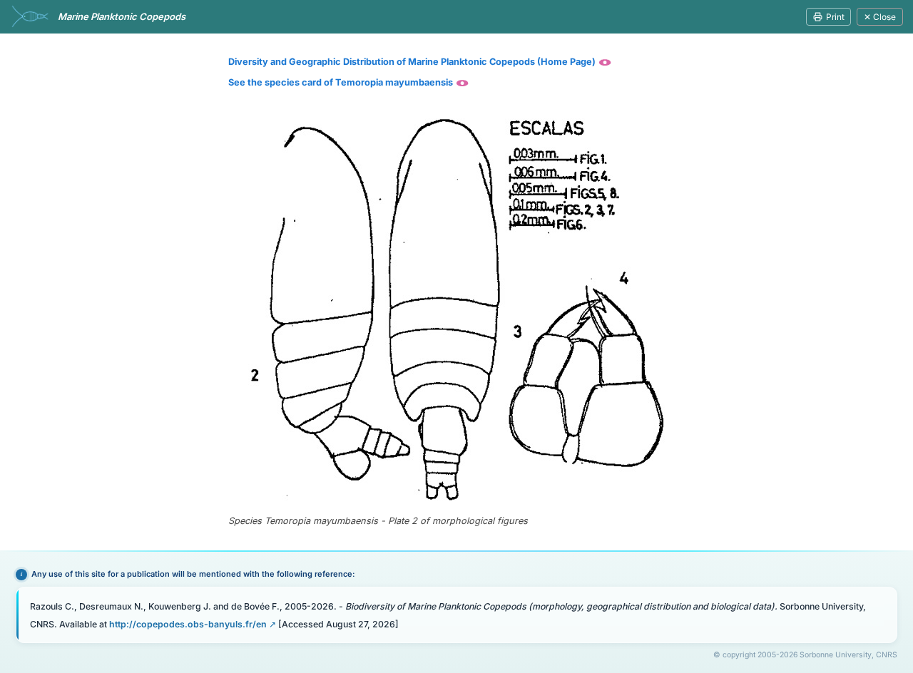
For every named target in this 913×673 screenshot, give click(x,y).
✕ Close (880, 16)
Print (835, 16)
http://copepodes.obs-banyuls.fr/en (188, 624)
